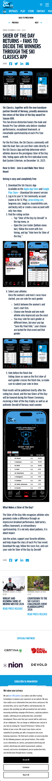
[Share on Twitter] (16, 63)
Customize (26, 767)
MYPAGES (13, 11)
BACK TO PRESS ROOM (26, 18)
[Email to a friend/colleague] (27, 63)
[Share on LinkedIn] (22, 63)
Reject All (26, 775)
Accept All (26, 760)
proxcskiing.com (35, 200)
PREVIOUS (15, 23)
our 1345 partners (15, 696)
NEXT (37, 23)
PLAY (23, 11)
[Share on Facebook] (10, 63)
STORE (31, 11)
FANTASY (41, 11)
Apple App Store (31, 189)
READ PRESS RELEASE (13, 608)
